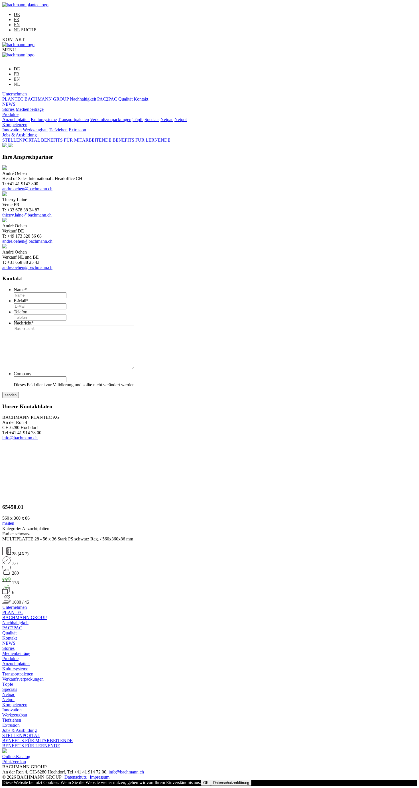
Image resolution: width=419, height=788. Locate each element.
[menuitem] (17, 14)
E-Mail (21, 300)
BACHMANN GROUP (47, 99)
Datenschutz (75, 777)
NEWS (8, 104)
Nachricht (24, 322)
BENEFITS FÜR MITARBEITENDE (76, 140)
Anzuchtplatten (16, 119)
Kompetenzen (14, 124)
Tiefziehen (58, 129)
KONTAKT (13, 39)
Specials (152, 119)
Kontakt (141, 99)
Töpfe (138, 119)
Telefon (20, 311)
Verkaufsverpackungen (110, 119)
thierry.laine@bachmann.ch (27, 215)
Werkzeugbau (35, 129)
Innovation (12, 129)
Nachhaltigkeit (83, 99)
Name (20, 289)
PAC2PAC (107, 99)
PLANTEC (12, 99)
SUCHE (28, 29)
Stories (8, 109)
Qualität (125, 99)
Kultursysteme (44, 119)
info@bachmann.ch (20, 437)
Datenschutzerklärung (231, 783)
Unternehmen (14, 93)
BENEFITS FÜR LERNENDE (141, 140)
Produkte (10, 114)
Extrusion (77, 129)
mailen (8, 523)
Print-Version (14, 761)
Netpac (166, 119)
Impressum (99, 777)
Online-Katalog (16, 756)
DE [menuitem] (17, 14)
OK (206, 783)
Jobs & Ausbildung (19, 134)
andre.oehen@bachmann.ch (27, 188)
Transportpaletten (73, 119)
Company (22, 373)
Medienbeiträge (30, 109)
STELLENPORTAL (21, 140)
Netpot (180, 119)
